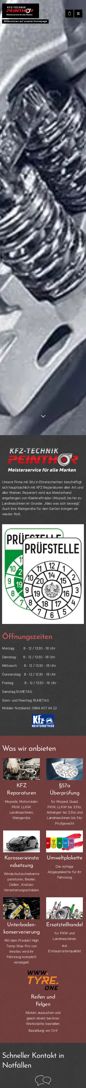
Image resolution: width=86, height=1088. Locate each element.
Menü (78, 13)
